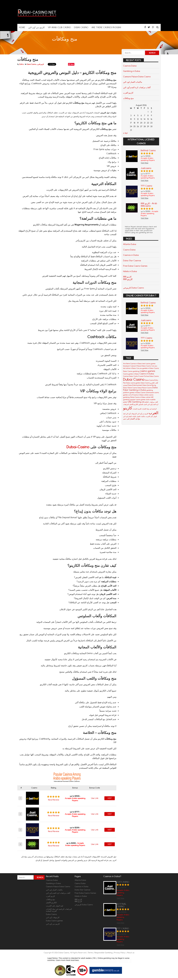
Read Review (53, 800)
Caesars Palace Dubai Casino (137, 76)
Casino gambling (133, 371)
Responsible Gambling (103, 953)
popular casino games (138, 399)
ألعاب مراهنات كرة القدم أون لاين (137, 87)
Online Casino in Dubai (138, 397)
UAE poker (145, 402)
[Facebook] (145, 27)
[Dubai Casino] (36, 19)
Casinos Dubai (130, 65)
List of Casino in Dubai (136, 395)
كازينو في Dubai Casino (133, 287)
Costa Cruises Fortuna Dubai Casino (146, 376)
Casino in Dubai (146, 373)
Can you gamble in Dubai (145, 368)
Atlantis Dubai (129, 244)
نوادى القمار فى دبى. (131, 418)
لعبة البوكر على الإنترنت (54, 906)
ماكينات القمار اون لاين (132, 82)
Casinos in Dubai (131, 255)
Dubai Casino (31, 64)
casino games (147, 370)
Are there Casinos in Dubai (132, 364)
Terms (90, 953)
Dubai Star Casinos (132, 260)
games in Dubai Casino (137, 392)
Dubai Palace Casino (145, 388)
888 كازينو (128, 279)
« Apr (125, 133)
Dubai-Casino (78, 447)
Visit (110, 798)
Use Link (94, 798)
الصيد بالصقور (143, 404)
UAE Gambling (134, 402)
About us (130, 953)
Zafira (21, 64)
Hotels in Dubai (130, 271)
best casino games (148, 364)
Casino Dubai (129, 249)
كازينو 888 (127, 276)
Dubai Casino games (54, 921)
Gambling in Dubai (131, 71)
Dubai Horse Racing (149, 385)
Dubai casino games (133, 383)
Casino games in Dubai (131, 374)
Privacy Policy (120, 953)
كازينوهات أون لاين (131, 414)
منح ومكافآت (128, 98)
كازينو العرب (40, 64)
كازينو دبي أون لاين (142, 414)
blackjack (126, 366)
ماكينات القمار (141, 416)
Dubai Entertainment (135, 385)
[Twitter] (149, 27)
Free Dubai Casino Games (135, 266)
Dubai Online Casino (130, 388)
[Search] (157, 27)
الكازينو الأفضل (133, 404)
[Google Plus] (153, 27)
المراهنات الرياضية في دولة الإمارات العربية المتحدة (59, 910)
